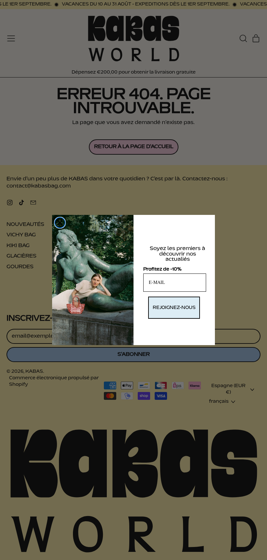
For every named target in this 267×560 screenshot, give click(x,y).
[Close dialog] (60, 222)
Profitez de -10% (162, 269)
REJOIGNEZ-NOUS (174, 308)
